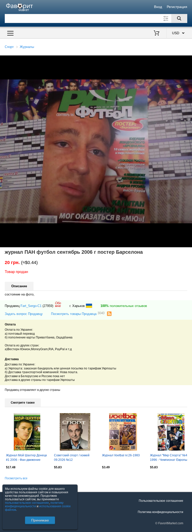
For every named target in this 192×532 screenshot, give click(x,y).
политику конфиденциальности (34, 504)
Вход (158, 7)
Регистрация (177, 7)
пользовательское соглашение (27, 503)
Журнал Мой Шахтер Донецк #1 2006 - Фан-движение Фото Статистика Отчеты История (26, 458)
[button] (188, 60)
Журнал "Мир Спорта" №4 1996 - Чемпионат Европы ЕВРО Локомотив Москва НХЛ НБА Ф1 (168, 458)
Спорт (9, 47)
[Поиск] (179, 18)
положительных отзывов (123, 306)
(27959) (47, 306)
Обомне (58, 304)
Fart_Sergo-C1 (31, 306)
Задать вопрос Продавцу (24, 314)
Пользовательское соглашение (161, 501)
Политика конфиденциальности (160, 512)
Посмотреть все (16, 478)
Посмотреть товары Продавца (77, 313)
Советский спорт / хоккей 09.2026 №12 (72, 458)
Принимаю (40, 520)
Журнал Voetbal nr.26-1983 (121, 455)
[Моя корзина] (156, 33)
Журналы (27, 47)
